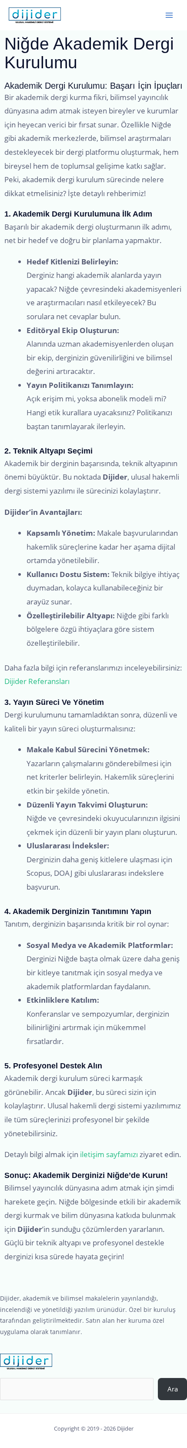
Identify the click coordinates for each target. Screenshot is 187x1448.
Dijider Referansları (37, 681)
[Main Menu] (169, 15)
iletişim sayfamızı (109, 1154)
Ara (172, 1389)
